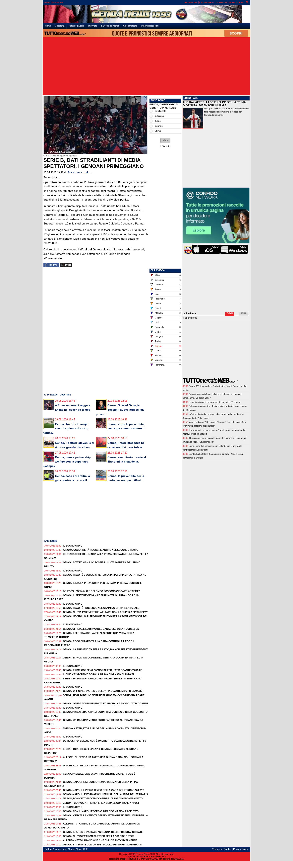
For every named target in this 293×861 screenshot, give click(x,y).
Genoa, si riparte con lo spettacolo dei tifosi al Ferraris (102, 844)
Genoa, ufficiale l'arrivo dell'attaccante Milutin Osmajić (103, 691)
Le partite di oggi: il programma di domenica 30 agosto (214, 402)
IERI (243, 313)
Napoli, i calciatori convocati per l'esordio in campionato (103, 798)
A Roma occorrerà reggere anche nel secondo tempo (100, 550)
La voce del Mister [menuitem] (110, 26)
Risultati (165, 146)
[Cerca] (247, 2)
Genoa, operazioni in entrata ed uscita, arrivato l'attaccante (105, 703)
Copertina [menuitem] (59, 26)
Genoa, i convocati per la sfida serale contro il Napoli (101, 803)
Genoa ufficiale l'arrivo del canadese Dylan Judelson (101, 629)
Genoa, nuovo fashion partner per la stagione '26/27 (99, 836)
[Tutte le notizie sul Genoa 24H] (146, 14)
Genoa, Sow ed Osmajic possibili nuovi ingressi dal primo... (120, 410)
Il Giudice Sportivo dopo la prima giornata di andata (99, 674)
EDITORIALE (191, 98)
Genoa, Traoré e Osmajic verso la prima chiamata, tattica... (65, 428)
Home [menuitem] (48, 26)
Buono (157, 121)
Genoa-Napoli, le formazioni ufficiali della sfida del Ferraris (105, 794)
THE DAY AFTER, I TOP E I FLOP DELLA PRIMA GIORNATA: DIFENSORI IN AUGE (214, 104)
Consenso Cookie (221, 849)
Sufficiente (159, 116)
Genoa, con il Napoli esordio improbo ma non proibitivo (101, 811)
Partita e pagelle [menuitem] (76, 26)
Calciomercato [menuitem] (130, 26)
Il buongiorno (72, 545)
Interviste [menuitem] (92, 26)
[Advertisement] (146, 66)
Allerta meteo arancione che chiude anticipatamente (100, 840)
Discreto (158, 126)
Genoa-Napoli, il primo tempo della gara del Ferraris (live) (103, 790)
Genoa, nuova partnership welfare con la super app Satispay (67, 462)
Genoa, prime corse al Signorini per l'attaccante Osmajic (102, 670)
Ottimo (157, 131)
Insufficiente (160, 111)
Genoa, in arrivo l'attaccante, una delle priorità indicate (103, 832)
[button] (165, 140)
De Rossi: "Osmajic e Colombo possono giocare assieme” (101, 591)
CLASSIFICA (157, 270)
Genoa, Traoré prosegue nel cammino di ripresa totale (101, 608)
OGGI (230, 313)
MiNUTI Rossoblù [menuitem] (149, 26)
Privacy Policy (240, 849)
